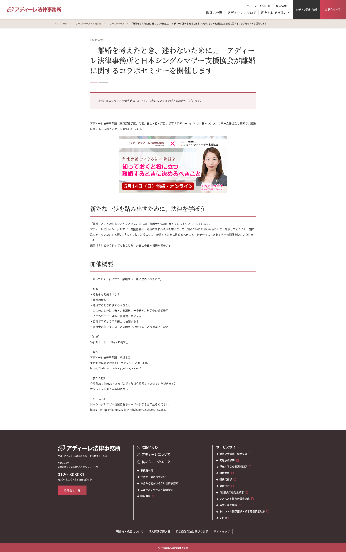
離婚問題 (224, 473)
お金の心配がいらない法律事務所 (159, 483)
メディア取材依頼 (306, 9)
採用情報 (281, 5)
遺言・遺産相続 (228, 505)
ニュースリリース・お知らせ (87, 23)
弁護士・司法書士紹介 (153, 476)
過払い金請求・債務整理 (233, 453)
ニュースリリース (115, 23)
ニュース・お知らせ (258, 5)
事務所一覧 (146, 470)
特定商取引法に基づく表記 (192, 531)
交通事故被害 (227, 460)
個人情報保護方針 (159, 531)
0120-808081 (71, 474)
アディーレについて (156, 454)
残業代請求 (225, 479)
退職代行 (224, 486)
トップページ (60, 23)
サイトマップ (222, 531)
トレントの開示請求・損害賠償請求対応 (242, 511)
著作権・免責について (129, 531)
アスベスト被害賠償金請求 (234, 498)
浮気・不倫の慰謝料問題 (233, 466)
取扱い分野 (214, 13)
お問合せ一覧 (333, 9)
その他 (223, 518)
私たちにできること (156, 462)
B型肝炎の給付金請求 (231, 492)
